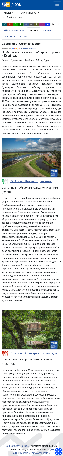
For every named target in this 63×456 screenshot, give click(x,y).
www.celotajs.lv (42, 453)
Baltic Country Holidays (18, 446)
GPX (24, 36)
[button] (30, 13)
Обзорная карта (15, 30)
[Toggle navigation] (57, 4)
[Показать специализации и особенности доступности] (31, 24)
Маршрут (9, 12)
